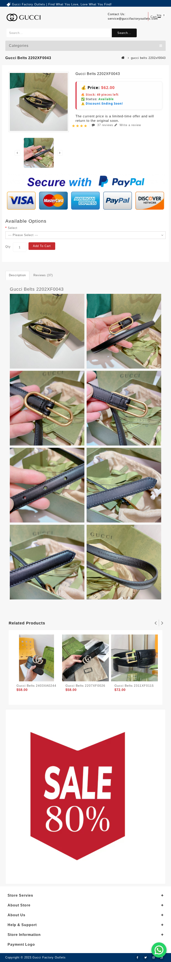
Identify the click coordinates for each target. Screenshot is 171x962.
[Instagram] (154, 958)
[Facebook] (137, 958)
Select (12, 228)
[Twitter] (146, 958)
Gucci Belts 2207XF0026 (85, 685)
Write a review (129, 125)
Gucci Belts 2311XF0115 (134, 685)
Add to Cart (42, 246)
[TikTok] (162, 958)
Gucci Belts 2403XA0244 (36, 685)
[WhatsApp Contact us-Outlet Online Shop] (159, 950)
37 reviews (105, 125)
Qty (8, 246)
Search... (124, 33)
